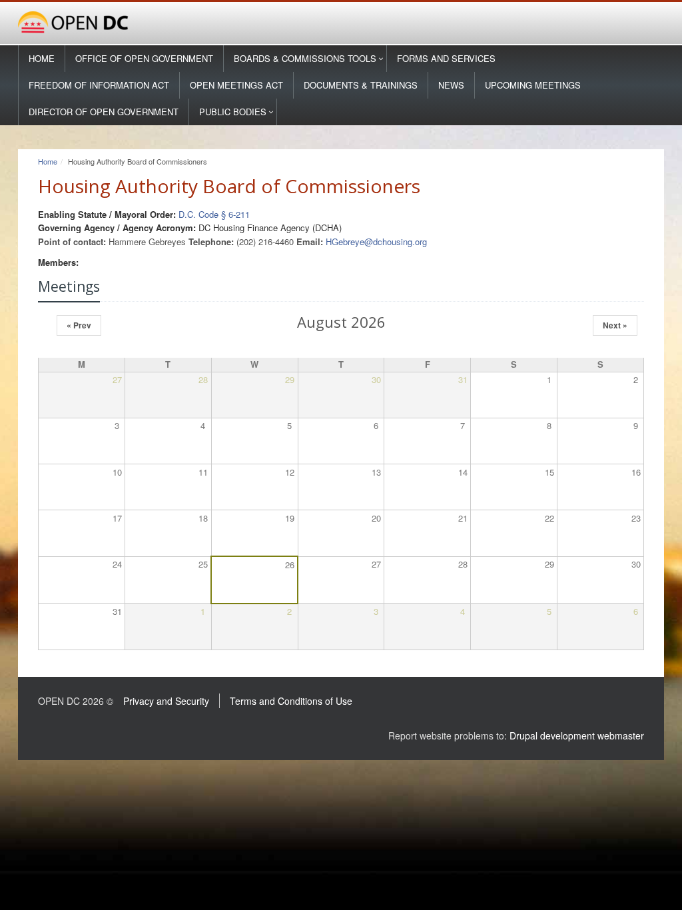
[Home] (341, 23)
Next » (615, 325)
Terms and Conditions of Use (291, 700)
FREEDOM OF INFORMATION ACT (99, 85)
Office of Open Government (144, 58)
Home (42, 58)
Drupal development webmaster (577, 735)
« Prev (79, 325)
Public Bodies (232, 111)
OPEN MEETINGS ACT (236, 85)
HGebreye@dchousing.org (376, 241)
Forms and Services (446, 58)
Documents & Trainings (361, 85)
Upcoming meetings (533, 85)
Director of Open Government (103, 111)
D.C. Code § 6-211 (214, 214)
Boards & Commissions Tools (305, 58)
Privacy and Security (166, 700)
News (451, 85)
